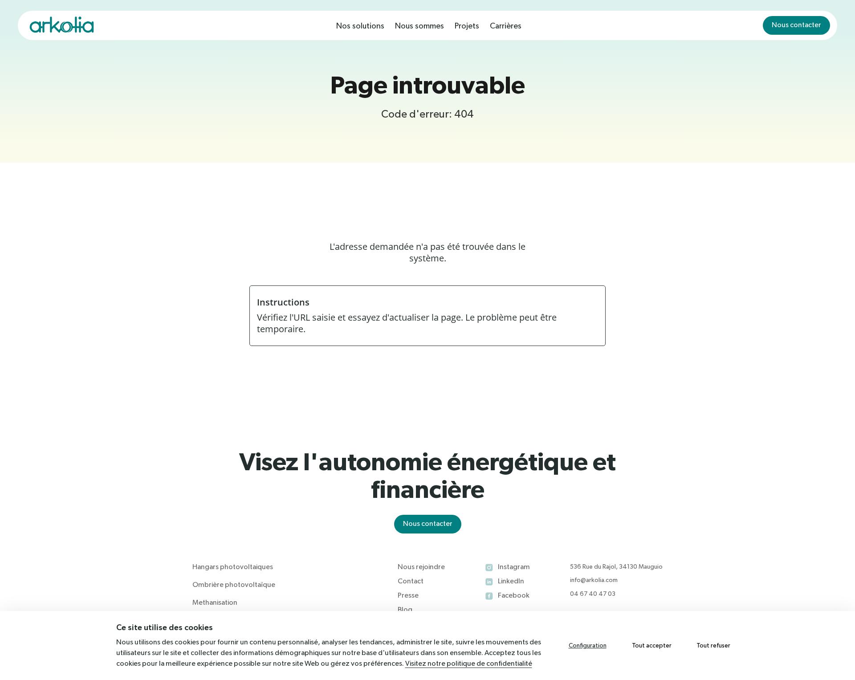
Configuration (588, 646)
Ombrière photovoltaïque (233, 585)
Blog (405, 610)
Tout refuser (713, 646)
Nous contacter (796, 25)
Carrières (505, 26)
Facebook (513, 595)
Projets (467, 26)
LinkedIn (511, 581)
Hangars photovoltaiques (232, 567)
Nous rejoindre (421, 567)
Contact (410, 581)
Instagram (514, 567)
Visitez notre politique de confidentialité (468, 664)
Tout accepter (652, 646)
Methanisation (214, 603)
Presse (408, 595)
